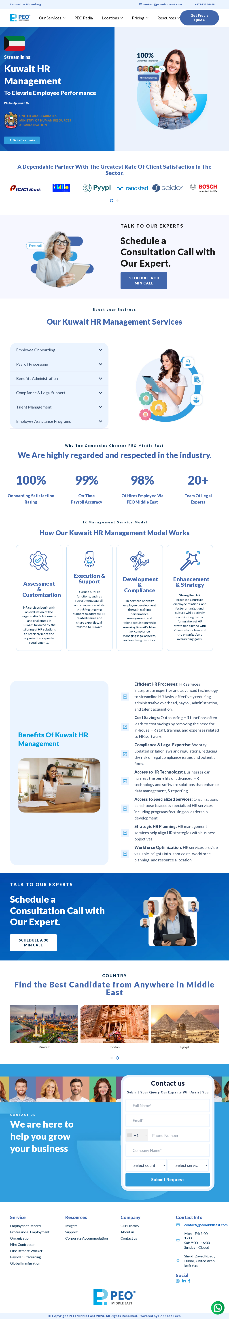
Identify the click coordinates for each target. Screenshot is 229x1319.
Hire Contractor (22, 1244)
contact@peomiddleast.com (206, 1225)
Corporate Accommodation (86, 1238)
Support (71, 1232)
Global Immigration (25, 1263)
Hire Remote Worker (26, 1250)
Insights (71, 1226)
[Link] (20, 18)
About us (127, 1232)
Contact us (129, 1238)
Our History (130, 1226)
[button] (111, 201)
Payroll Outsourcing (25, 1257)
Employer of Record (25, 1226)
